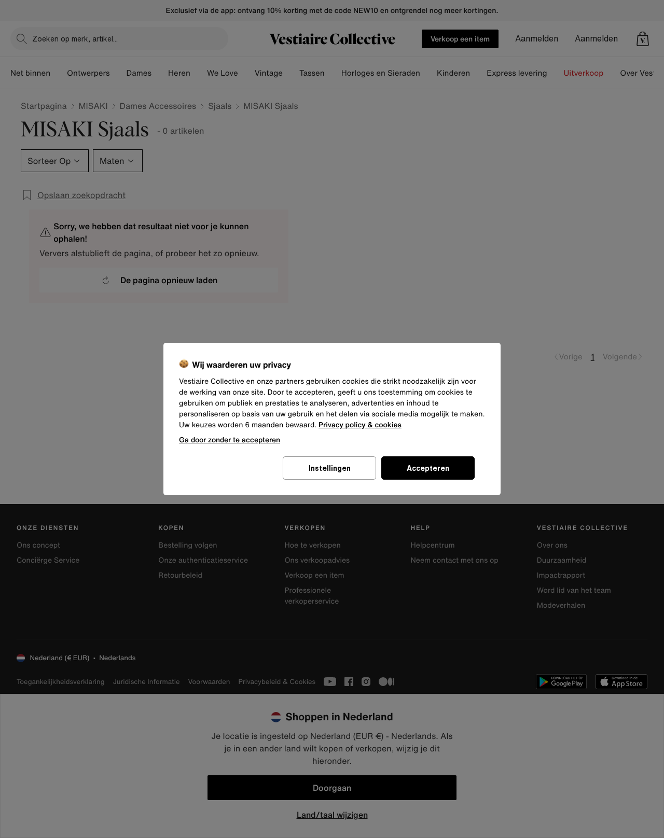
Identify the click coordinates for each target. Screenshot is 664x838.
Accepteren (428, 468)
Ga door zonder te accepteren (229, 439)
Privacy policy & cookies (360, 425)
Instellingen (330, 468)
